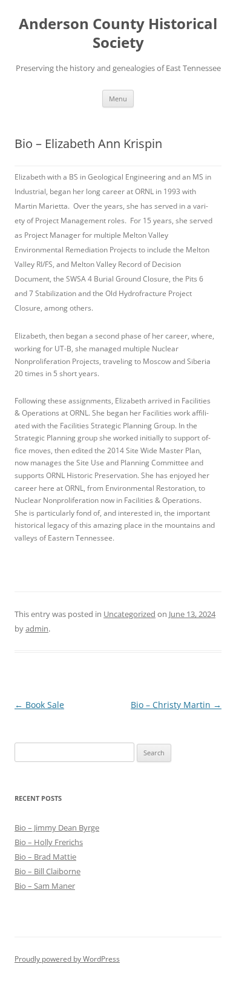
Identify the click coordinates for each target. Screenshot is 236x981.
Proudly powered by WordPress (67, 959)
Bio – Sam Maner (45, 885)
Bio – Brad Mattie (45, 856)
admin (36, 628)
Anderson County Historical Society (118, 33)
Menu (118, 98)
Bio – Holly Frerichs (49, 842)
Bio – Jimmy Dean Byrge (57, 827)
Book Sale (39, 704)
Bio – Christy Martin (176, 704)
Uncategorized (129, 613)
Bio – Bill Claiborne (47, 871)
